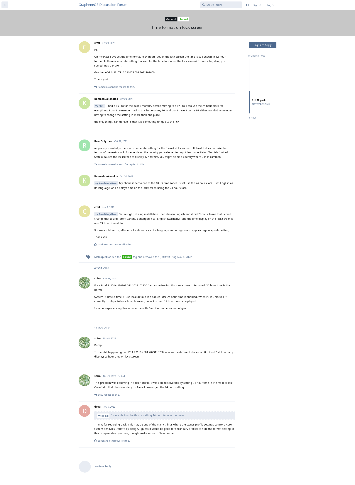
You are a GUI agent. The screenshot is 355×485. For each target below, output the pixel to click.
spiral (105, 415)
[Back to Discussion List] (4, 4)
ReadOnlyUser (108, 183)
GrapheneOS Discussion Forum (103, 4)
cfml (101, 106)
